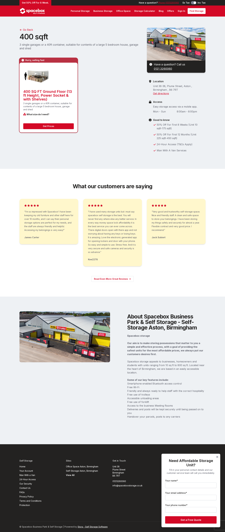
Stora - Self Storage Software (93, 526)
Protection (24, 505)
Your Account (26, 471)
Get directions (161, 93)
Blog (161, 11)
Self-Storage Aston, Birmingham (82, 471)
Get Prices (48, 126)
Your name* (171, 480)
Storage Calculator (144, 11)
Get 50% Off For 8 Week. (35, 2)
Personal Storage (80, 11)
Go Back (27, 29)
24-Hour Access (27, 479)
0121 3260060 (163, 68)
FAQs (22, 492)
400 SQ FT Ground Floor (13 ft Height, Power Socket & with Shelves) (47, 95)
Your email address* (176, 493)
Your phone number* (176, 505)
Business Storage (102, 11)
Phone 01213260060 (168, 2)
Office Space (123, 11)
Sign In (181, 11)
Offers (170, 11)
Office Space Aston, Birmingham (82, 466)
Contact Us (24, 488)
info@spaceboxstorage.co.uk (127, 485)
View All (70, 475)
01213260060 (119, 481)
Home (22, 466)
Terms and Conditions (30, 501)
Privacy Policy (26, 496)
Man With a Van (27, 475)
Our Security (25, 483)
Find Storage (197, 11)
